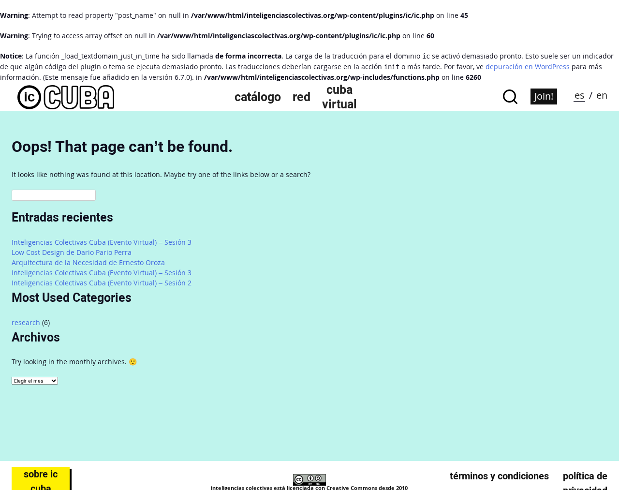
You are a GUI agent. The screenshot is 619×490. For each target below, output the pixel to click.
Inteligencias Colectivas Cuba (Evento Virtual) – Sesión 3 (102, 242)
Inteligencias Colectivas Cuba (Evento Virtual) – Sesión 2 (102, 282)
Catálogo (258, 96)
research (26, 322)
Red (301, 96)
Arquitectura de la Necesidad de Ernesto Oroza (88, 262)
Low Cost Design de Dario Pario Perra (72, 252)
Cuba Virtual (339, 96)
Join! (543, 96)
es (580, 95)
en (601, 95)
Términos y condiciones (499, 476)
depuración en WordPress (528, 66)
